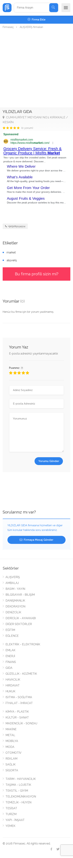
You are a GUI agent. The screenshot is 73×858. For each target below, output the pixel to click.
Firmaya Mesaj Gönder (38, 539)
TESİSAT (11, 808)
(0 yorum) (27, 128)
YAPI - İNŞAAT (15, 820)
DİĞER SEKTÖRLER (18, 624)
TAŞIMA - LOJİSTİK (18, 784)
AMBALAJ (12, 583)
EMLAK (10, 650)
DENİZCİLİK (13, 612)
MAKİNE (10, 729)
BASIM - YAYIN (15, 589)
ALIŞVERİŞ (12, 577)
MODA (9, 747)
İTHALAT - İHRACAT (19, 703)
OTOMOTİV (13, 752)
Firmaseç (8, 27)
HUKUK (10, 691)
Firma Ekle (38, 19)
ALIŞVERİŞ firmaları (31, 27)
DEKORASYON (15, 606)
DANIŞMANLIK (15, 600)
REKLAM (11, 758)
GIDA (8, 668)
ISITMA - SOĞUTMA (18, 697)
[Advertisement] (36, 69)
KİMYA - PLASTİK (17, 711)
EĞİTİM (10, 630)
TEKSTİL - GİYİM (16, 790)
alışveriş (12, 260)
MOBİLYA (11, 741)
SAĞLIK (10, 764)
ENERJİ (10, 656)
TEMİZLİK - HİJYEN (18, 802)
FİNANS (10, 662)
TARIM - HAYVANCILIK (20, 779)
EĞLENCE (12, 635)
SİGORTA (11, 770)
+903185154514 (16, 226)
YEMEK (10, 826)
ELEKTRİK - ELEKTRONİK (22, 644)
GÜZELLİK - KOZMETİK (21, 673)
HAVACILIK (12, 679)
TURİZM (10, 814)
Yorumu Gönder (48, 461)
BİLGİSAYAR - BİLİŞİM (20, 594)
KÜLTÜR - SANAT (17, 717)
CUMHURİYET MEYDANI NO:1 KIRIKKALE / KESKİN (35, 120)
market (11, 252)
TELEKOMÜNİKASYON (20, 796)
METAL (10, 735)
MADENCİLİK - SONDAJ (21, 723)
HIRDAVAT (12, 685)
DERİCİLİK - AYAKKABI (20, 618)
